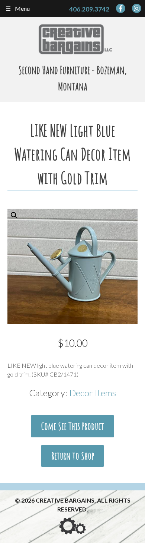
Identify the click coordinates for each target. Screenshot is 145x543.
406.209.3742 (89, 9)
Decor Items (92, 392)
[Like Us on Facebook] (120, 8)
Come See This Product (72, 426)
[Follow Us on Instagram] (136, 8)
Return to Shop (72, 456)
